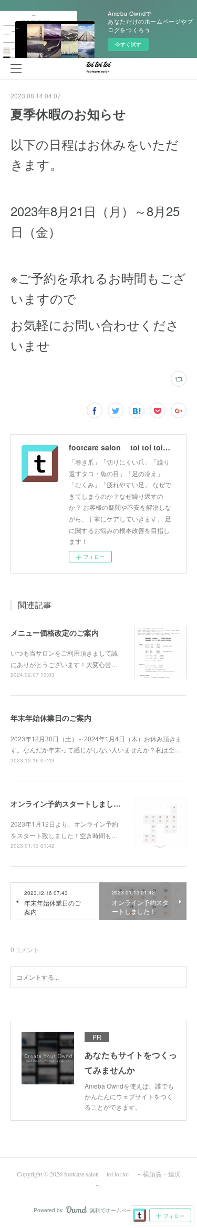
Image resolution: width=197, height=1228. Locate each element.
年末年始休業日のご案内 (51, 717)
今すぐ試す (128, 44)
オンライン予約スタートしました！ (69, 803)
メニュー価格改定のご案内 (55, 632)
